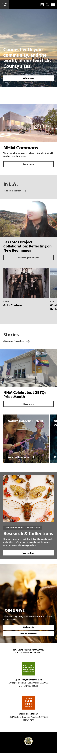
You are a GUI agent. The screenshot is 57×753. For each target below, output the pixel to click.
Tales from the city (12, 190)
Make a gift (28, 627)
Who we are (28, 78)
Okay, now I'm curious (13, 341)
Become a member (28, 633)
